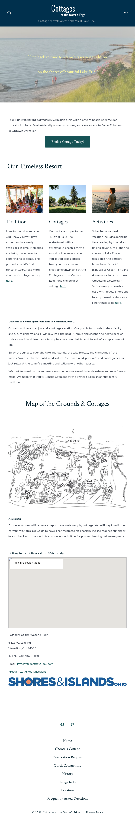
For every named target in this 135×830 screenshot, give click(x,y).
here (9, 281)
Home (67, 740)
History (67, 773)
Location (67, 790)
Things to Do (67, 782)
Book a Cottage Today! (67, 141)
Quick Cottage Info (67, 765)
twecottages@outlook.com (35, 664)
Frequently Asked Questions (27, 672)
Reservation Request (67, 757)
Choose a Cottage (67, 748)
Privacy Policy (94, 812)
